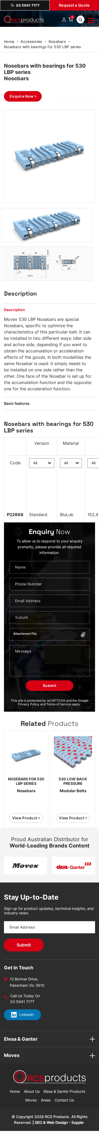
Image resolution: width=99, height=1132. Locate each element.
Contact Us (64, 1100)
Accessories (31, 41)
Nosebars (57, 41)
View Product (24, 818)
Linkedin (26, 1014)
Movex (31, 1100)
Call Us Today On (25, 996)
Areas (46, 1100)
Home (9, 41)
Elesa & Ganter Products (64, 1091)
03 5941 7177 (28, 5)
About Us (32, 1091)
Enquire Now (22, 96)
